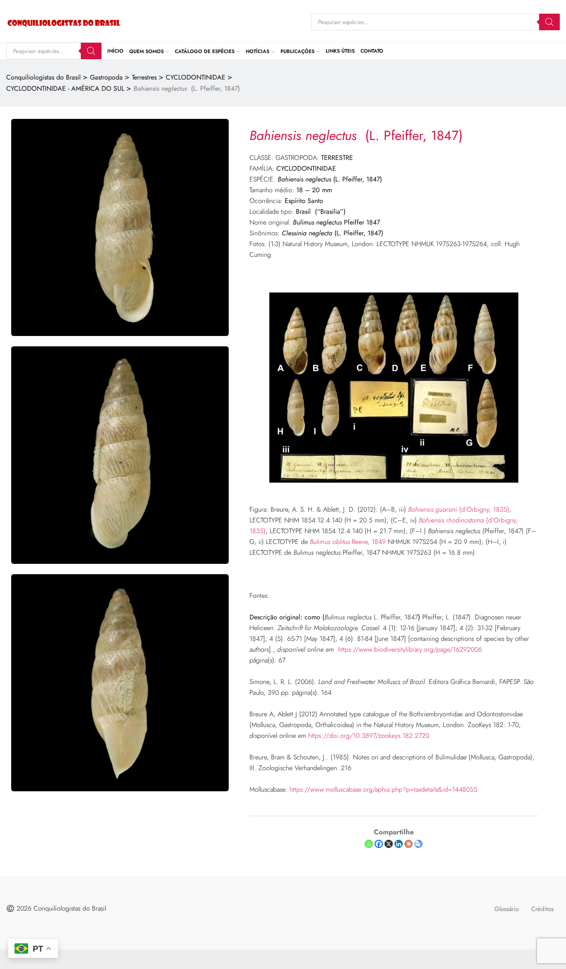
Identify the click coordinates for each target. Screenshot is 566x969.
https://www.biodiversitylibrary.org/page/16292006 (410, 649)
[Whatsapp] (369, 844)
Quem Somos (146, 51)
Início (115, 50)
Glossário (506, 908)
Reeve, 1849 (348, 541)
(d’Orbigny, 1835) (458, 509)
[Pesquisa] (549, 22)
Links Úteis (340, 50)
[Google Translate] (418, 844)
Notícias (257, 51)
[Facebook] (379, 844)
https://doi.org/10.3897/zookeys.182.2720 (368, 735)
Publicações (297, 51)
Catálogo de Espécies (205, 51)
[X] (389, 844)
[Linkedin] (398, 844)
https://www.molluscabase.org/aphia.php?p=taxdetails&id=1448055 (383, 789)
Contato (371, 50)
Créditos (542, 908)
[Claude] (408, 844)
